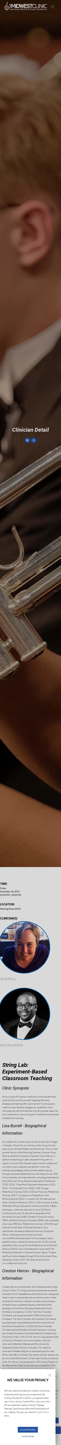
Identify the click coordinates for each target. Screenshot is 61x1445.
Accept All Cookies (28, 1430)
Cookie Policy (42, 1412)
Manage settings (28, 1436)
